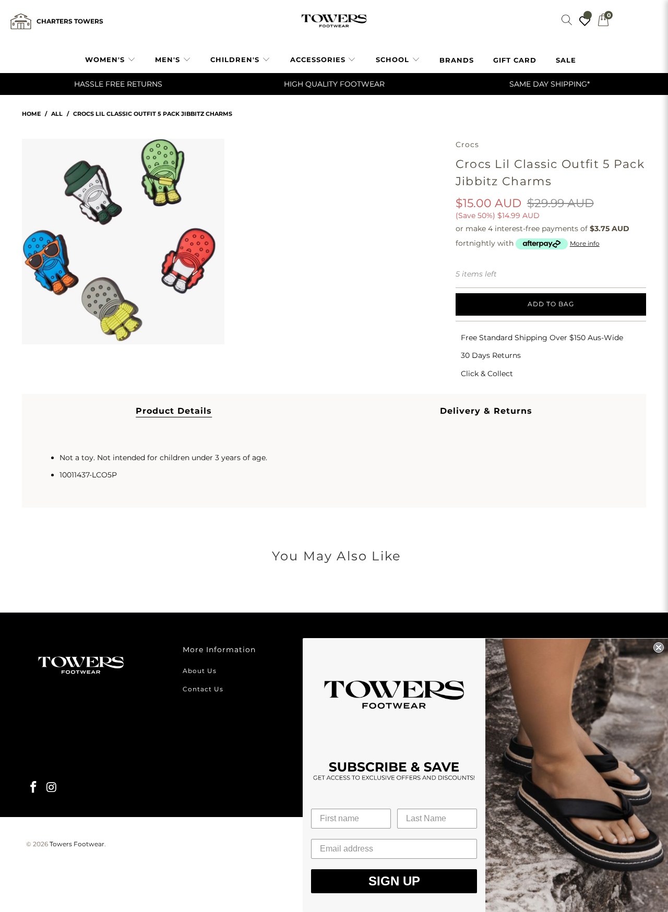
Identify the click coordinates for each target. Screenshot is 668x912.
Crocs (468, 144)
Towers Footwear (77, 844)
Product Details (174, 411)
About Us (200, 671)
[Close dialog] (658, 647)
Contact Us (203, 689)
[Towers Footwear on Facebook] (34, 788)
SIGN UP (394, 881)
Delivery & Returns (486, 411)
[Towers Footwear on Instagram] (52, 788)
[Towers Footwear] (334, 21)
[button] (110, 60)
